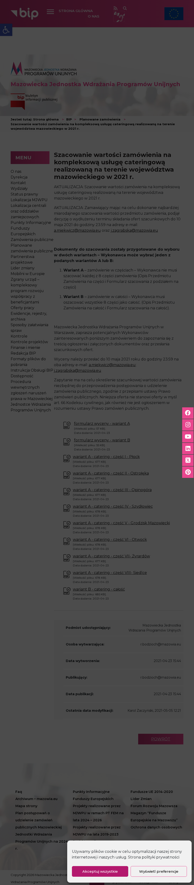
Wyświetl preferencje (158, 871)
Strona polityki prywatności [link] (153, 857)
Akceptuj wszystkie (100, 871)
